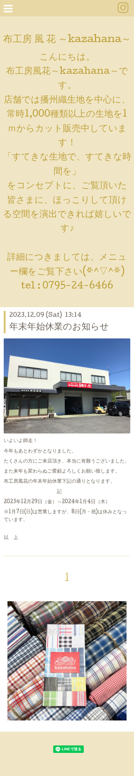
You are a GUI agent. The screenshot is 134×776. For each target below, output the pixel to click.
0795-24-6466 (77, 286)
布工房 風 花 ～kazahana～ (67, 40)
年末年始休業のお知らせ (59, 327)
